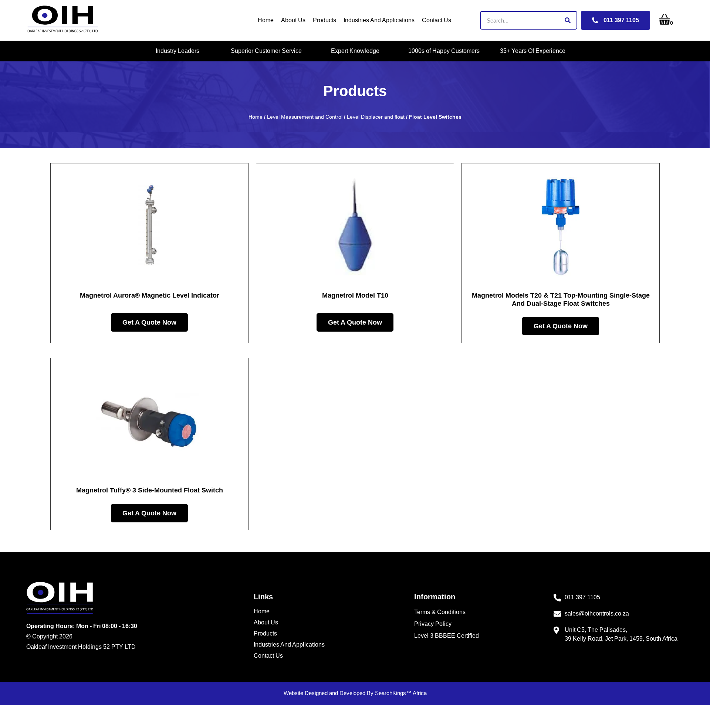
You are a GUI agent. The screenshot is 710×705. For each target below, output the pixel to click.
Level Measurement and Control (304, 117)
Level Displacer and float (376, 117)
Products (324, 20)
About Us (293, 20)
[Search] (567, 20)
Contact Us (436, 20)
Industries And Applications (379, 20)
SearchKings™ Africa (401, 693)
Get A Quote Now (149, 322)
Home (266, 20)
